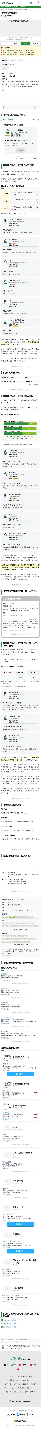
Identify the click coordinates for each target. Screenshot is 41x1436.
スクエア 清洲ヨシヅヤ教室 (11, 1241)
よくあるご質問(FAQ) (29, 1392)
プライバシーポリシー (10, 1388)
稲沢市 (11, 9)
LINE (14, 1365)
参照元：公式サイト (33, 619)
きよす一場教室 (6, 1017)
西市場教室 (4, 1032)
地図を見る (6, 980)
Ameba (13, 1414)
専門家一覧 (17, 1384)
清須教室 (5, 1188)
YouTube (22, 1369)
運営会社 (8, 1392)
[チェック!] (36, 1094)
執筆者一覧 (8, 1384)
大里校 (4, 1135)
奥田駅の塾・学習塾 (10, 1324)
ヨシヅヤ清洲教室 (8, 1214)
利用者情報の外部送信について (26, 1388)
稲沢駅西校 (5, 1113)
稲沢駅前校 (5, 1064)
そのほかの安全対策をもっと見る (20, 944)
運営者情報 (25, 1384)
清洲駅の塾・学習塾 (10, 1327)
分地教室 (4, 974)
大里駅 (16, 9)
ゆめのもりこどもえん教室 (10, 1295)
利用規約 (33, 1384)
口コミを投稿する (8, 119)
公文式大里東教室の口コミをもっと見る (27, 159)
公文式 (10, 73)
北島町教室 (4, 1003)
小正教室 (4, 988)
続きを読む (20, 150)
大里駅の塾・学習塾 (10, 1320)
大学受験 (24, 1365)
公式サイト (20, 1073)
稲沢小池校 (5, 1091)
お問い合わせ (17, 1392)
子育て (34, 1365)
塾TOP (2, 9)
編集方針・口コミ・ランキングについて (20, 1380)
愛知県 (7, 9)
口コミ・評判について (34, 119)
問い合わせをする (7, 955)
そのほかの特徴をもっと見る (20, 929)
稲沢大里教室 (6, 1162)
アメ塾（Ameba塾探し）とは (24, 1376)
